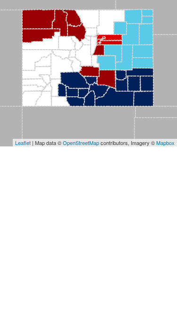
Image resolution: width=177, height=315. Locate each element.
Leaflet (23, 142)
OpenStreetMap (81, 142)
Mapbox (165, 142)
